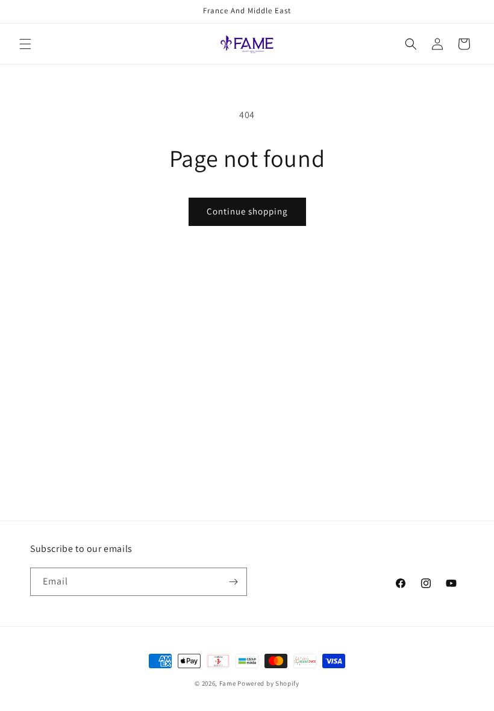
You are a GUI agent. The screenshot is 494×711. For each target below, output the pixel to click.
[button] (25, 44)
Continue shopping (247, 211)
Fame (227, 683)
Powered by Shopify (268, 683)
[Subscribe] (233, 582)
